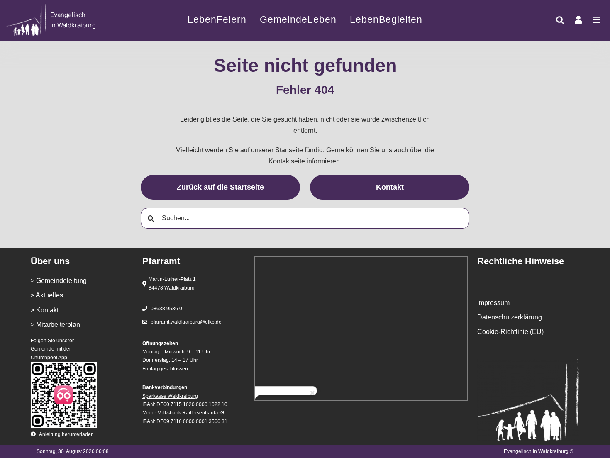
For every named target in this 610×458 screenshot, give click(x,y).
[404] (66, 20)
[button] (560, 20)
